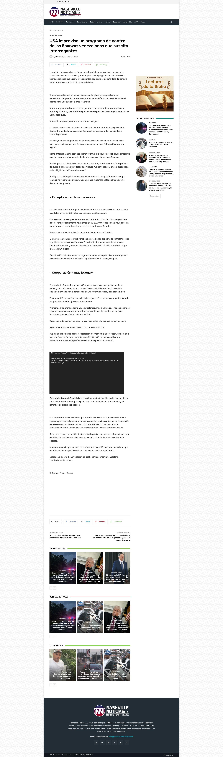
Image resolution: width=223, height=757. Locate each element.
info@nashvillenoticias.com (121, 737)
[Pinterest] (114, 742)
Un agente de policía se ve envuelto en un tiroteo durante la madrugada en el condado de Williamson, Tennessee (63, 577)
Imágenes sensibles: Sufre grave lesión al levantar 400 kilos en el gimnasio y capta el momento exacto (111, 537)
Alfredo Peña (60, 57)
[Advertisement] (89, 496)
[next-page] (54, 588)
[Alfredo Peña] (51, 56)
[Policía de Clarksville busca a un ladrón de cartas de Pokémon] (90, 617)
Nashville (89, 622)
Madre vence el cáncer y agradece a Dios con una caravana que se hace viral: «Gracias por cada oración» (90, 675)
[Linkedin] (108, 742)
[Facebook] (57, 1)
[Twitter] (62, 1)
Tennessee (62, 570)
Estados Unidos (89, 572)
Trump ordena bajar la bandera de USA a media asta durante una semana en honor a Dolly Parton (90, 578)
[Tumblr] (120, 742)
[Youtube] (68, 1)
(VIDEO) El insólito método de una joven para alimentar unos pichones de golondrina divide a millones (161, 173)
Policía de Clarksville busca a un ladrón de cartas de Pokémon (89, 628)
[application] (86, 373)
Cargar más (154, 196)
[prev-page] (50, 588)
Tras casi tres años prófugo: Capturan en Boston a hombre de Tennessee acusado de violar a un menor (63, 674)
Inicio (51, 30)
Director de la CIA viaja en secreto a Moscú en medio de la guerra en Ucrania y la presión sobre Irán (117, 578)
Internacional (58, 30)
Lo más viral (89, 669)
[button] (171, 22)
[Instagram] (60, 1)
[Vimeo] (65, 1)
